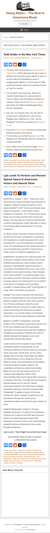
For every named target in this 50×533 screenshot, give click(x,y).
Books (28, 160)
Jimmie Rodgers (40, 164)
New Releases (28, 162)
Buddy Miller (14, 454)
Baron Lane (25, 58)
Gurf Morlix (12, 456)
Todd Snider (20, 166)
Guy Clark (19, 456)
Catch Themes (31, 530)
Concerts (29, 450)
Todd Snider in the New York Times (24, 54)
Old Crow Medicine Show (33, 459)
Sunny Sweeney (14, 461)
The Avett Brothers (26, 461)
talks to (41, 146)
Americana (21, 160)
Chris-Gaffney (8, 164)
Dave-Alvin (17, 164)
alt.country (13, 160)
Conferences (36, 450)
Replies (19, 463)
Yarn (34, 166)
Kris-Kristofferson (9, 166)
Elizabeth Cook (33, 454)
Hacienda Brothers (28, 164)
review (37, 136)
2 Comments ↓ (38, 187)
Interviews (13, 162)
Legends (20, 162)
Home (5, 37)
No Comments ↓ (36, 58)
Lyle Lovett (20, 459)
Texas (36, 162)
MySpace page (35, 102)
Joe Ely (14, 459)
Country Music (35, 160)
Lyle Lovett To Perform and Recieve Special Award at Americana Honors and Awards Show (24, 179)
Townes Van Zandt (9, 463)
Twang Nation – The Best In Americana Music (25, 15)
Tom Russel (29, 166)
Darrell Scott (23, 454)
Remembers (21, 129)
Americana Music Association (29, 452)
